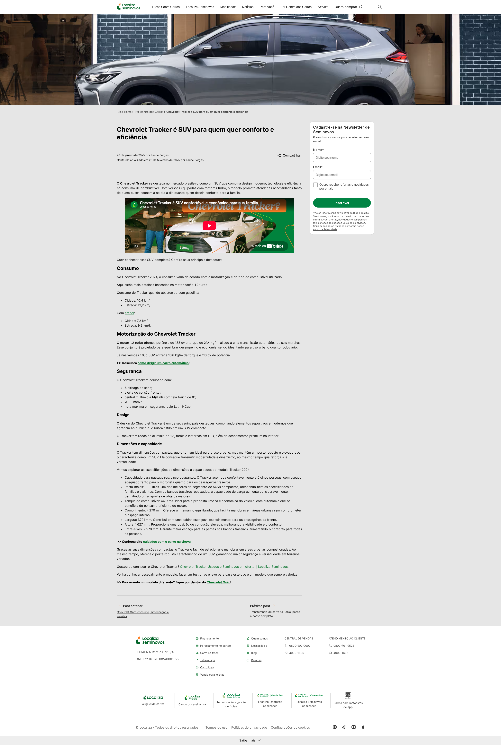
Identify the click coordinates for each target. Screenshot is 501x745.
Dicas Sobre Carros (166, 7)
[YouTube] (353, 727)
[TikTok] (344, 727)
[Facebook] (363, 727)
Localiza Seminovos (200, 7)
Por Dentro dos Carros (296, 7)
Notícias (247, 7)
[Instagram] (334, 727)
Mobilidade (228, 7)
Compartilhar (292, 155)
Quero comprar (346, 7)
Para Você (267, 7)
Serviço (323, 7)
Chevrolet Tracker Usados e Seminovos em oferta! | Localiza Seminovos (234, 567)
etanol (129, 313)
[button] (294, 653)
